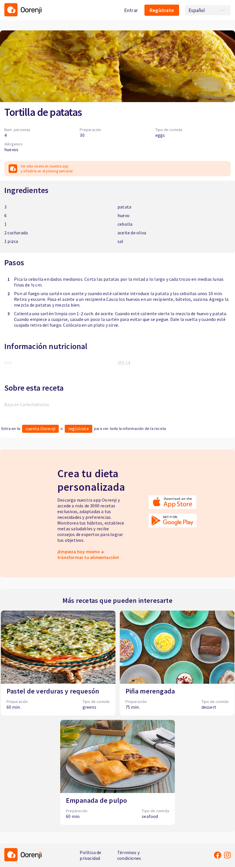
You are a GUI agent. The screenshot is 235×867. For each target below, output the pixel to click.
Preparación (90, 129)
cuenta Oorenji (40, 428)
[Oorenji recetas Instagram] (227, 855)
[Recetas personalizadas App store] (172, 504)
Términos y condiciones (129, 855)
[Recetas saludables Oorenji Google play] (172, 522)
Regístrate (162, 10)
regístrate (78, 428)
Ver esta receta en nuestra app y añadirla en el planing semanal (47, 169)
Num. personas (17, 129)
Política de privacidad (90, 855)
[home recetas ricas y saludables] (23, 10)
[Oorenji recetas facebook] (217, 855)
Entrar (131, 10)
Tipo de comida (169, 129)
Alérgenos (13, 144)
